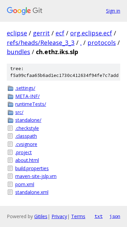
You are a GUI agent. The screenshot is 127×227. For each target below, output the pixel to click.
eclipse (17, 33)
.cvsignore (26, 144)
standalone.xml (31, 192)
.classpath (26, 136)
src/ (19, 112)
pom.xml (24, 184)
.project (23, 152)
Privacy (59, 216)
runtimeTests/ (30, 104)
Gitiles (40, 216)
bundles (18, 52)
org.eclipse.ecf (91, 33)
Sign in (113, 10)
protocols (101, 42)
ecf (60, 33)
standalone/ (28, 120)
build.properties (32, 168)
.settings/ (25, 88)
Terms (78, 216)
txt (98, 216)
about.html (27, 160)
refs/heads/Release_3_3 (41, 42)
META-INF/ (27, 96)
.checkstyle (27, 128)
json (114, 216)
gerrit (41, 33)
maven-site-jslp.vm (36, 176)
